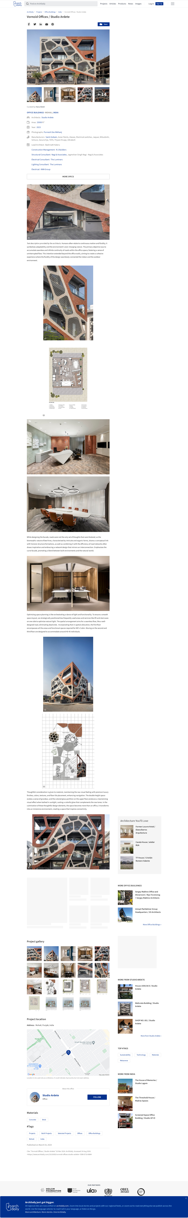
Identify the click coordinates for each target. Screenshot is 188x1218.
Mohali (31, 1139)
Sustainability (125, 1055)
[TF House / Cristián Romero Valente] (126, 862)
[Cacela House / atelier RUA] (126, 847)
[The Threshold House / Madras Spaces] (125, 1103)
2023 (39, 127)
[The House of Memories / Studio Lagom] (125, 1086)
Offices (79, 1133)
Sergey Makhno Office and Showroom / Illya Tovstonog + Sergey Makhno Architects (147, 894)
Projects (103, 3)
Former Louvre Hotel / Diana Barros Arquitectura (145, 829)
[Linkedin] (41, 24)
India (55, 112)
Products (122, 3)
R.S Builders (61, 149)
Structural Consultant (41, 154)
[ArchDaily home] (17, 3)
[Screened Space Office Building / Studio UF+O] (125, 1120)
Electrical (35, 169)
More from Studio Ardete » (151, 1036)
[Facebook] (29, 24)
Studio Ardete (47, 117)
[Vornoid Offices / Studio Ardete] (34, 953)
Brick (44, 1119)
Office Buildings (35, 112)
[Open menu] (173, 4)
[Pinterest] (53, 24)
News (130, 3)
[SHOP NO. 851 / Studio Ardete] (125, 1026)
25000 (39, 122)
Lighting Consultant (40, 164)
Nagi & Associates (59, 154)
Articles (112, 3)
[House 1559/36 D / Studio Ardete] (125, 991)
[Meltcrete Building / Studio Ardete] (125, 1009)
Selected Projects (64, 1133)
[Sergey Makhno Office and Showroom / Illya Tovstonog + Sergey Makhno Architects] (125, 897)
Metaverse (124, 1060)
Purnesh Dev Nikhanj (53, 132)
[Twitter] (35, 24)
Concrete (32, 1119)
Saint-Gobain (51, 137)
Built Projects (46, 1133)
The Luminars (57, 159)
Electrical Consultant (40, 159)
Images (138, 3)
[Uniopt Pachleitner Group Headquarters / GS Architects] (125, 914)
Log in (151, 3)
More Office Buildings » (152, 925)
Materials (155, 1055)
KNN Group (45, 169)
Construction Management (43, 149)
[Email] (47, 24)
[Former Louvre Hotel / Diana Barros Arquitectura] (126, 831)
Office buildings (94, 1133)
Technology (141, 1055)
